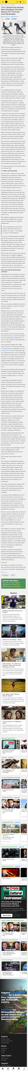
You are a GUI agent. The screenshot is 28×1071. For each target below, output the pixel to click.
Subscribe (6, 1009)
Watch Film (7, 915)
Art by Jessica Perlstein (20, 1033)
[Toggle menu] (2, 1)
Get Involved (4, 1058)
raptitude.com (14, 16)
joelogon (5, 572)
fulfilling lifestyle (5, 350)
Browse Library (5, 1039)
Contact (3, 1050)
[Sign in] (23, 1)
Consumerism (5, 575)
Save (8, 18)
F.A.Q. (2, 1052)
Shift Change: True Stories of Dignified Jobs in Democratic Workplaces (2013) (11, 665)
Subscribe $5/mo (6, 1065)
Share (15, 18)
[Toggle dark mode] (20, 1)
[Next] (18, 915)
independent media (13, 993)
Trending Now (5, 1043)
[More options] (23, 611)
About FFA (4, 1048)
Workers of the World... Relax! (12, 639)
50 (23, 1014)
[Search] (17, 1)
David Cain (6, 16)
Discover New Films (6, 1041)
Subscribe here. (16, 586)
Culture (13, 575)
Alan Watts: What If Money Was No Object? (10, 695)
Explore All (10, 757)
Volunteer (3, 1060)
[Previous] (14, 915)
